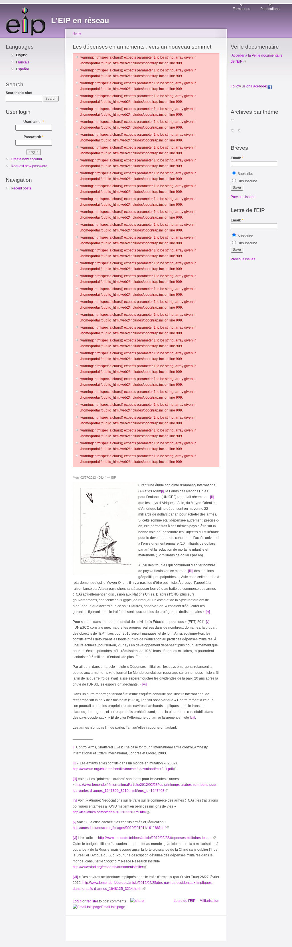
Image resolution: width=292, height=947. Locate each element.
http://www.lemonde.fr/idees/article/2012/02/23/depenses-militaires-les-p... (155, 838)
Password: (33, 137)
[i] (162, 491)
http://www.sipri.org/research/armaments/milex (108, 867)
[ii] (212, 497)
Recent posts (21, 188)
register (92, 901)
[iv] (208, 612)
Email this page (113, 907)
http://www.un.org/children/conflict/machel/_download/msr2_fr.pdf (123, 769)
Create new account (26, 159)
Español (22, 69)
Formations (241, 9)
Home (77, 33)
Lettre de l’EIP (184, 901)
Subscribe (245, 174)
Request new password (29, 166)
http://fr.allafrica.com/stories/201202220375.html (110, 812)
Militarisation (209, 901)
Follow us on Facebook (249, 86)
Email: (237, 158)
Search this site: (19, 93)
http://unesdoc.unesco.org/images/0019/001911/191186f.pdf (119, 828)
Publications (269, 9)
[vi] (144, 684)
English (22, 55)
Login (77, 901)
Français (22, 62)
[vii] (192, 718)
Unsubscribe (247, 181)
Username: (33, 122)
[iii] (190, 571)
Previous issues (243, 197)
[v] (207, 622)
